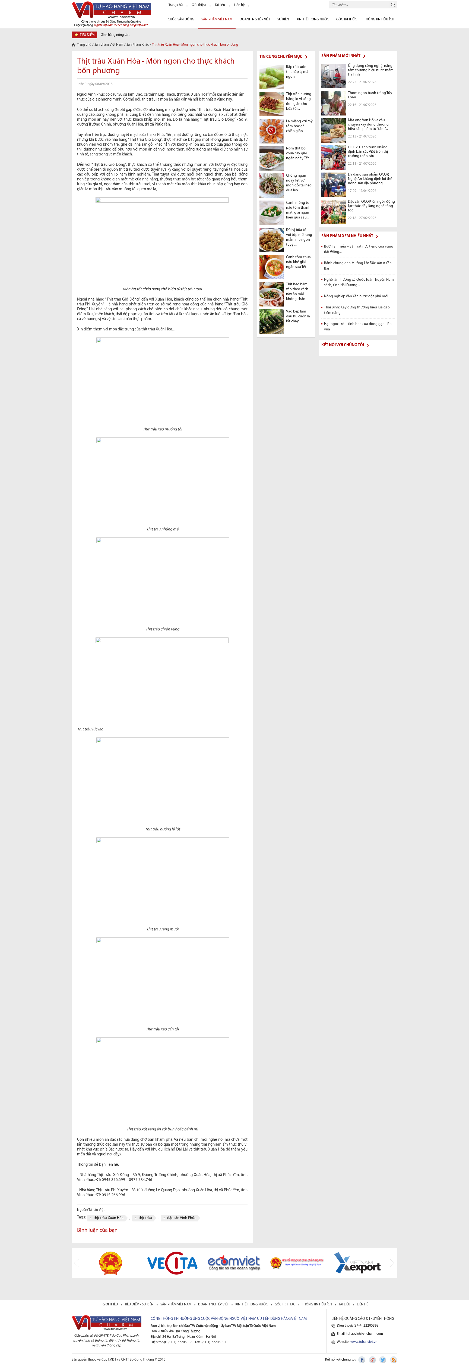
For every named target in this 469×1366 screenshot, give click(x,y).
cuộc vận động (181, 19)
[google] (373, 1359)
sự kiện (283, 19)
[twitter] (383, 1359)
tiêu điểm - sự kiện (139, 1304)
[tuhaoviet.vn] (111, 14)
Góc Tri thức (346, 19)
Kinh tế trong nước (312, 19)
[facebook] (362, 1359)
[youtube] (393, 1359)
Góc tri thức (285, 1304)
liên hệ (362, 1304)
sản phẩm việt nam (176, 1304)
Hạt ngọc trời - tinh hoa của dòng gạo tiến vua (358, 327)
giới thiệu (111, 1304)
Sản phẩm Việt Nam (216, 19)
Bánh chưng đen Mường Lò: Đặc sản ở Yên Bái (358, 266)
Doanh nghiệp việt (213, 1304)
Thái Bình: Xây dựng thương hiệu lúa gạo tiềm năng (357, 310)
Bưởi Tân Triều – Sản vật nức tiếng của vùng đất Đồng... (358, 249)
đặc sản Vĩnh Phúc (181, 1218)
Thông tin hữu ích (379, 19)
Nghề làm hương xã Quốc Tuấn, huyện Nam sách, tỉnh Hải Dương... (359, 282)
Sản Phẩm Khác (137, 44)
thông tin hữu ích (317, 1304)
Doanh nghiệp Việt (255, 19)
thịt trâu (145, 1218)
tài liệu (345, 1304)
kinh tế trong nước (252, 1304)
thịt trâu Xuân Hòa (108, 1218)
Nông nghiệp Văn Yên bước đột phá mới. (356, 296)
